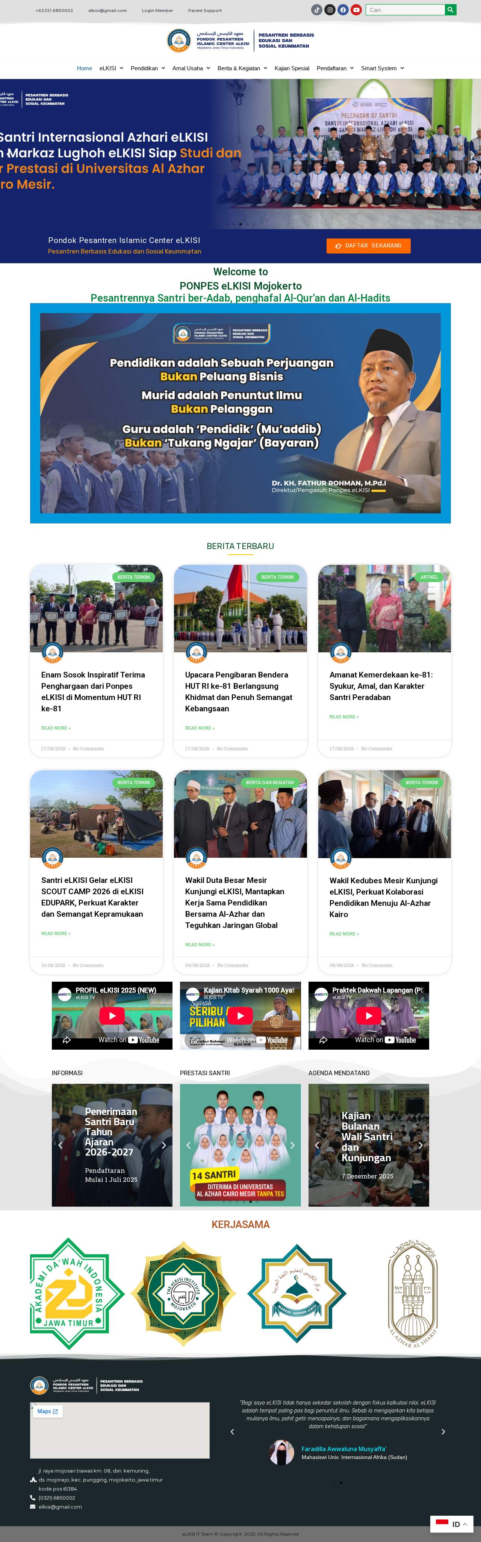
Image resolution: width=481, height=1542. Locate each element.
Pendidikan (144, 68)
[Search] (450, 10)
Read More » (56, 728)
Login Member (157, 10)
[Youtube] (356, 9)
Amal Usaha (187, 68)
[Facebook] (343, 9)
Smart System (379, 68)
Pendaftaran (331, 68)
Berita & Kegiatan (239, 68)
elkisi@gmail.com (107, 10)
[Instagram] (330, 9)
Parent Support (205, 10)
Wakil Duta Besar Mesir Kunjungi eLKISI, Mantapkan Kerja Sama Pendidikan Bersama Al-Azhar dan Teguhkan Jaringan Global (234, 903)
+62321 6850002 (54, 10)
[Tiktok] (316, 9)
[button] (8, 153)
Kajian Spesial (292, 68)
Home (84, 68)
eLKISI (108, 68)
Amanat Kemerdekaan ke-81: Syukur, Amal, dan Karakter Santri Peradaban (381, 686)
